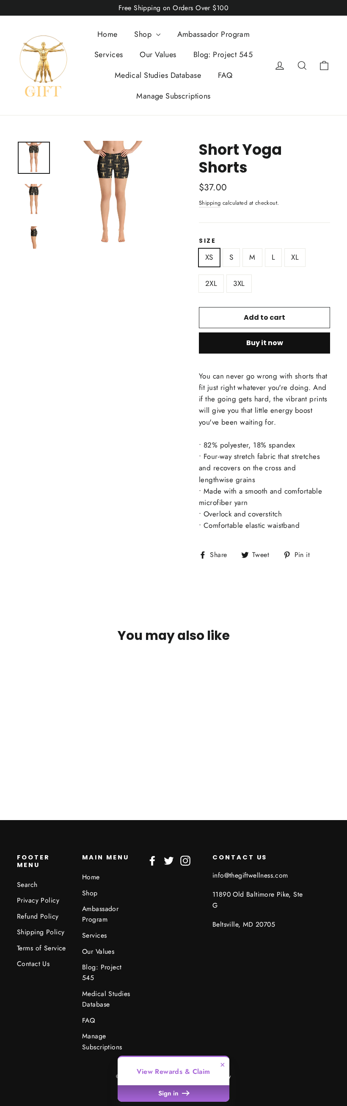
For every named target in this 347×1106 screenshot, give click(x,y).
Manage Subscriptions (173, 96)
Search (27, 884)
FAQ (225, 75)
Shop (144, 34)
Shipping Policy (40, 932)
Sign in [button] (169, 1093)
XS (209, 257)
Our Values (158, 54)
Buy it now (264, 343)
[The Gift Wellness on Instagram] (185, 859)
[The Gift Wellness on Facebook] (152, 859)
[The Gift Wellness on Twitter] (169, 859)
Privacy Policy (38, 900)
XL (295, 257)
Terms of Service (41, 948)
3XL (239, 283)
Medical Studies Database (158, 75)
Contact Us (33, 964)
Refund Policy (38, 916)
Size (207, 241)
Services (108, 54)
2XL (211, 283)
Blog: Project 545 (223, 54)
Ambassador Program (213, 34)
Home (107, 34)
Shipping (209, 203)
